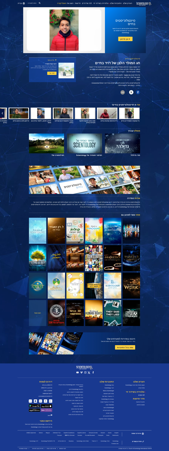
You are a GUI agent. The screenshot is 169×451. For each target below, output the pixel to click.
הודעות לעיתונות (140, 402)
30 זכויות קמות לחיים (77, 411)
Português (100, 435)
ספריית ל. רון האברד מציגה (107, 402)
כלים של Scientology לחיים (76, 389)
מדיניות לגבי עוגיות (51, 448)
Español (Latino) (81, 432)
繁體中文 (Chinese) (69, 435)
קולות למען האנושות (108, 393)
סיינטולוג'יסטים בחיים (132, 59)
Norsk (107, 435)
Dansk (109, 432)
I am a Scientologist (108, 407)
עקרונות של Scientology (107, 399)
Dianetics (71, 441)
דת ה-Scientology (34, 441)
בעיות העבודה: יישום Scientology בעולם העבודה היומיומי (70, 385)
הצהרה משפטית (23, 448)
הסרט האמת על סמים (77, 403)
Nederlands (115, 435)
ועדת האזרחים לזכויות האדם (76, 414)
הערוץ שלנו (127, 3)
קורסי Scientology (105, 441)
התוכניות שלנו (116, 3)
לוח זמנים (141, 395)
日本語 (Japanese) (31, 432)
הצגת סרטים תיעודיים (108, 410)
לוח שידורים (87, 3)
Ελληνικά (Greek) (93, 432)
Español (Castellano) (69, 432)
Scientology (115, 441)
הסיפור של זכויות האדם (77, 409)
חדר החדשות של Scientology (48, 441)
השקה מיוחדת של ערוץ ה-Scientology (135, 385)
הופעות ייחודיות (110, 413)
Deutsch (103, 432)
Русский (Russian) (90, 435)
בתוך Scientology (109, 385)
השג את (65, 3)
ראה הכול (37, 313)
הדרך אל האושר (129, 75)
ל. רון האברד (95, 441)
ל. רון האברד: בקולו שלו (108, 396)
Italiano (41, 432)
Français (59, 435)
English (116, 432)
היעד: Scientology (109, 388)
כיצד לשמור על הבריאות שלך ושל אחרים (73, 395)
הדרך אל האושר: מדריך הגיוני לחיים (74, 400)
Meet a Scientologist (108, 390)
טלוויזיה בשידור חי (100, 3)
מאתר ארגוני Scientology (83, 441)
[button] (167, 113)
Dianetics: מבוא (110, 404)
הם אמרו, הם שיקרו (78, 406)
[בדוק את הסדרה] (131, 231)
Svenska (80, 435)
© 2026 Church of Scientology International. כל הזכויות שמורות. (134, 448)
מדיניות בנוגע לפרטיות (37, 448)
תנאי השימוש (62, 448)
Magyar (48, 432)
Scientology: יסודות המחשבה (106, 419)
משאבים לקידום (141, 404)
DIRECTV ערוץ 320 (47, 385)
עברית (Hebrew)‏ (57, 432)
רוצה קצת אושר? (51, 64)
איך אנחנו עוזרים (62, 441)
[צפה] (37, 231)
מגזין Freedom (114, 443)
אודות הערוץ (141, 388)
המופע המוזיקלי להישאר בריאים (75, 392)
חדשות (78, 3)
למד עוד (52, 73)
